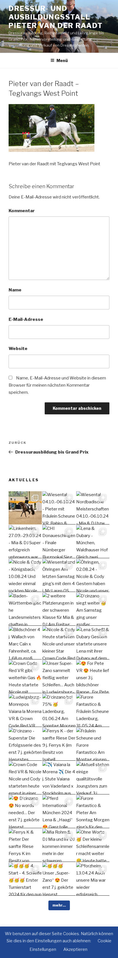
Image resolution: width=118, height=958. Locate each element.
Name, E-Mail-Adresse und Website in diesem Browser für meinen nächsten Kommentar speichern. (57, 385)
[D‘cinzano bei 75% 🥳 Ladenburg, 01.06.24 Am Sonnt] (59, 710)
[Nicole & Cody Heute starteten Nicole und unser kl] (59, 642)
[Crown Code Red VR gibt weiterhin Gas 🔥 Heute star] (25, 676)
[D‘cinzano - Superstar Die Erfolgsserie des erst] (25, 744)
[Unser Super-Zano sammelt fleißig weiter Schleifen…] (59, 676)
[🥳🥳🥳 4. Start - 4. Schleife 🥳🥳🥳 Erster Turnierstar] (25, 879)
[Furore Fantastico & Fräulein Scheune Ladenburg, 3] (92, 710)
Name (15, 290)
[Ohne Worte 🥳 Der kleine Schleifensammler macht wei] (92, 845)
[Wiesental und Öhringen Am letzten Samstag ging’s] (59, 575)
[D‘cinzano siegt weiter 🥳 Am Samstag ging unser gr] (92, 609)
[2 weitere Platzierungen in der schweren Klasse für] (59, 609)
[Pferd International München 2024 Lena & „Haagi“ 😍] (59, 811)
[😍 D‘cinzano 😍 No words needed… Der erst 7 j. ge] (25, 811)
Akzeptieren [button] (75, 949)
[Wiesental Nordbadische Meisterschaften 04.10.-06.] (92, 507)
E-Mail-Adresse (26, 319)
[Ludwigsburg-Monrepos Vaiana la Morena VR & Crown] (25, 710)
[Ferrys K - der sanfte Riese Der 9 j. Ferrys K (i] (59, 744)
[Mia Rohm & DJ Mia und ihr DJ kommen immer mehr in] (59, 845)
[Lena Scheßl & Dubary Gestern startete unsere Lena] (92, 642)
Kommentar (22, 210)
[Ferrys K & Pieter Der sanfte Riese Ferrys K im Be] (25, 845)
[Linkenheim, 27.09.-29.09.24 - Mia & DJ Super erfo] (25, 541)
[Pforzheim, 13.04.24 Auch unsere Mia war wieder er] (92, 879)
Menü (62, 60)
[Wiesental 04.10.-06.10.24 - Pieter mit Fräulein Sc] (59, 507)
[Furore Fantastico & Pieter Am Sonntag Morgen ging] (92, 811)
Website (18, 348)
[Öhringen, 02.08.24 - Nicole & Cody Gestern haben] (92, 575)
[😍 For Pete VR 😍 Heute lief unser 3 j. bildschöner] (92, 676)
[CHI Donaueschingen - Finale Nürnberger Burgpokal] (59, 541)
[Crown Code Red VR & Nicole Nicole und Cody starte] (25, 777)
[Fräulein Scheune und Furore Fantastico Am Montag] (92, 744)
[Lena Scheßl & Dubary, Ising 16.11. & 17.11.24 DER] (25, 507)
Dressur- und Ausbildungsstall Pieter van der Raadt (56, 17)
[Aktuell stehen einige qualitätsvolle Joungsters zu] (92, 777)
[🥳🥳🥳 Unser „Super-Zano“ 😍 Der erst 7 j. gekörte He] (59, 879)
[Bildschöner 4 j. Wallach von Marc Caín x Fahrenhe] (25, 642)
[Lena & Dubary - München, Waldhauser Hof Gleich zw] (92, 541)
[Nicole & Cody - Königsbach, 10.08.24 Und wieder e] (25, 575)
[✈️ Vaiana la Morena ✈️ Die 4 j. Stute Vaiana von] (59, 777)
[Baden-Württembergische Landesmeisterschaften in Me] (25, 609)
